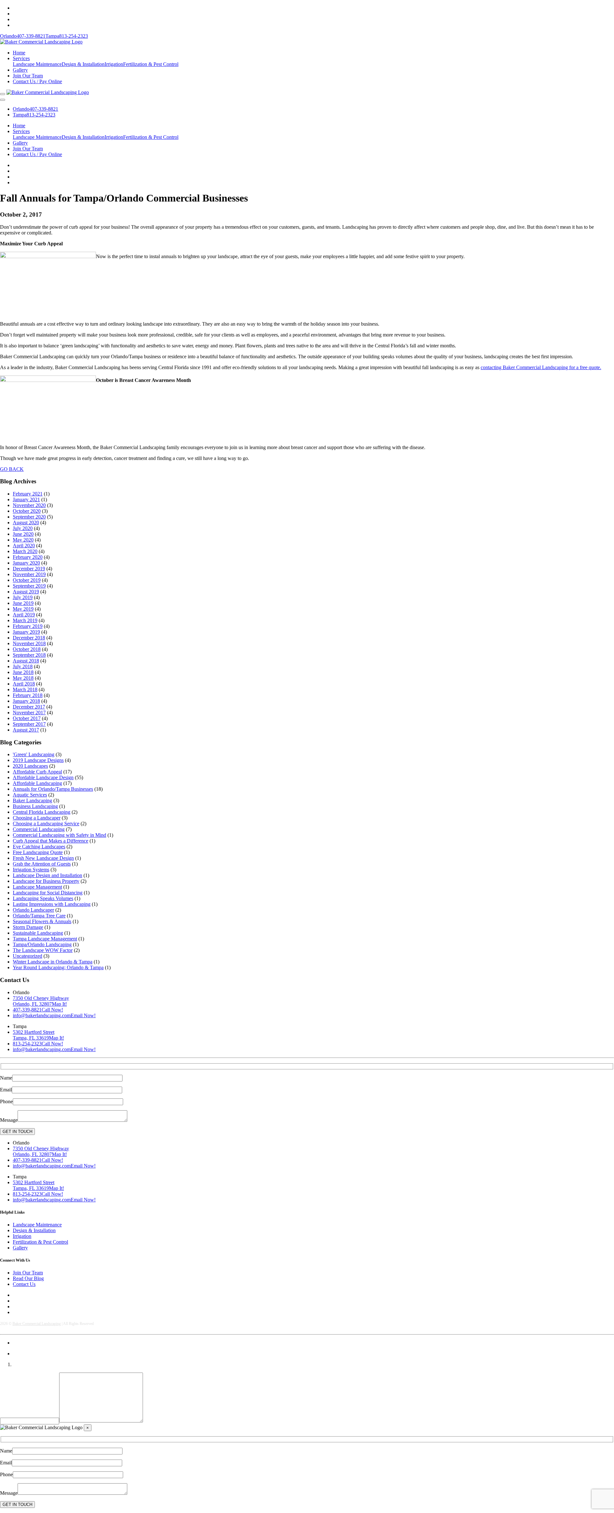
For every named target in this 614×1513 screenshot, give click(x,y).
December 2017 (29, 706)
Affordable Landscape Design (43, 777)
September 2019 (29, 586)
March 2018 (25, 689)
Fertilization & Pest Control (150, 64)
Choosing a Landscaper (36, 817)
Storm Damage (28, 927)
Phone (6, 1101)
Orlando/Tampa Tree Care (39, 915)
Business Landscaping (35, 806)
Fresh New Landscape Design (43, 858)
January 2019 (26, 632)
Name (6, 1078)
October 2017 (27, 718)
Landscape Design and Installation (47, 875)
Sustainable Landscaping (38, 933)
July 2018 (23, 666)
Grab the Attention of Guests (42, 864)
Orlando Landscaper (33, 910)
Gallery (20, 70)
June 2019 (23, 603)
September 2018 (29, 655)
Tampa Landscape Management (45, 938)
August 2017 (26, 730)
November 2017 (29, 712)
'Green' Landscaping (33, 754)
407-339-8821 (22, 36)
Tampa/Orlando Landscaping (42, 944)
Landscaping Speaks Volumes (43, 898)
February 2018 (28, 695)
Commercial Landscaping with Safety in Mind (59, 835)
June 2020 (23, 534)
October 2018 (27, 649)
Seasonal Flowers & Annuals (42, 921)
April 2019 (24, 614)
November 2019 (29, 574)
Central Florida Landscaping (41, 812)
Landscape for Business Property (46, 881)
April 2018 (24, 683)
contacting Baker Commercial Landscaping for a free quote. (541, 367)
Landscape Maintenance (37, 64)
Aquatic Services (30, 794)
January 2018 (26, 701)
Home (19, 52)
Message (9, 1120)
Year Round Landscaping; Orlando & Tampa (58, 967)
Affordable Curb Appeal (37, 771)
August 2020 (26, 522)
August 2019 (26, 591)
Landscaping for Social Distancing (48, 892)
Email (6, 1089)
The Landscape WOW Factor (43, 950)
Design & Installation (83, 64)
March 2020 (25, 551)
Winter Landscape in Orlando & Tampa (52, 961)
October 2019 (27, 580)
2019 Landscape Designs (38, 760)
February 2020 (28, 557)
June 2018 (23, 672)
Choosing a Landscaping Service (46, 823)
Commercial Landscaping (39, 829)
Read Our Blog (28, 1278)
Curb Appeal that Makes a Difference (50, 841)
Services (21, 58)
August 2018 (26, 660)
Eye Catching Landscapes (39, 846)
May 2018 (23, 678)
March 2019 (25, 620)
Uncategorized (27, 956)
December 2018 (29, 637)
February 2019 (28, 626)
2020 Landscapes (30, 766)
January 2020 (26, 563)
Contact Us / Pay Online (37, 81)
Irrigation (114, 64)
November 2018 (29, 643)
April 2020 (24, 545)
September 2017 (29, 724)
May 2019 (23, 609)
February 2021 (28, 493)
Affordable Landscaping (37, 783)
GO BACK (12, 469)
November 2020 (29, 505)
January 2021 (26, 499)
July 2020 (23, 528)
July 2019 (23, 597)
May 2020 (23, 540)
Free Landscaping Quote (38, 852)
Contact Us (24, 1284)
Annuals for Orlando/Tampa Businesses (53, 789)
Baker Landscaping (32, 800)
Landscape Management (37, 887)
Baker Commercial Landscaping (36, 1323)
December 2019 (29, 568)
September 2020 (29, 516)
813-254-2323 (66, 36)
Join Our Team (28, 75)
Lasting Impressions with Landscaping (52, 904)
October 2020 (27, 511)
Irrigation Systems (31, 869)
